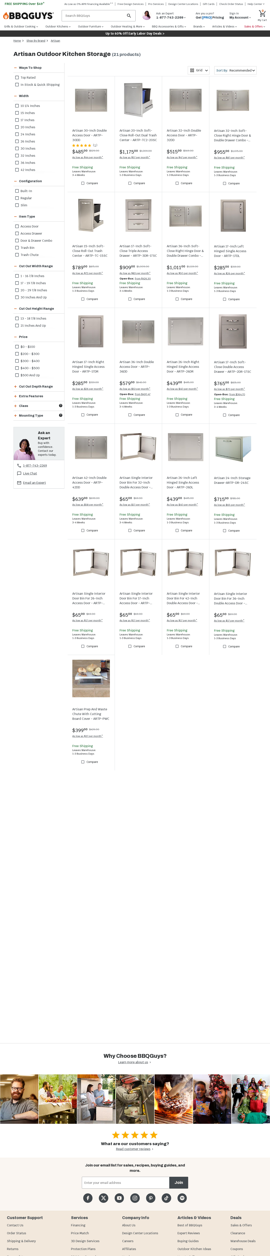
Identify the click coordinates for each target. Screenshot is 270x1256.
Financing (78, 1225)
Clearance (237, 1233)
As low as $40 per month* (182, 389)
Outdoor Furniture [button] (89, 26)
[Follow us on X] (103, 1198)
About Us (128, 1225)
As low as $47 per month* (182, 157)
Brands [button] (198, 26)
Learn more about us (133, 1062)
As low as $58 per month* (87, 504)
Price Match (80, 1233)
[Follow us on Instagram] (135, 1198)
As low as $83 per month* (135, 273)
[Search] (129, 15)
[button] (34, 68)
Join (179, 1183)
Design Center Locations (183, 4)
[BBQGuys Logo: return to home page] (31, 16)
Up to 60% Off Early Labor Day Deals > (135, 33)
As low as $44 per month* (87, 157)
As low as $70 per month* (229, 389)
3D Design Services (85, 1241)
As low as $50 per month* (182, 273)
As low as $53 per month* (135, 389)
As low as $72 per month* (87, 273)
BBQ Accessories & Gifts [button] (168, 26)
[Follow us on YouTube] (119, 1198)
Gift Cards (209, 4)
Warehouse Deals (243, 1241)
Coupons (236, 1249)
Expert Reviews (188, 1233)
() (95, 145)
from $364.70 (237, 394)
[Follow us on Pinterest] (150, 1198)
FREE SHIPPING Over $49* (25, 4)
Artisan (55, 40)
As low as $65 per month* (229, 505)
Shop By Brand (35, 40)
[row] (38, 77)
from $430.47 (142, 394)
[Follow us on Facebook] (88, 1198)
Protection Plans (83, 1249)
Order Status (16, 1233)
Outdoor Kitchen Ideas (194, 1249)
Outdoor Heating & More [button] (126, 26)
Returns (12, 1249)
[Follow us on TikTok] (166, 1198)
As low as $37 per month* (87, 736)
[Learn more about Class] (60, 405)
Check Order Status (231, 4)
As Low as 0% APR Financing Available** (88, 4)
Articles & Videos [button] (223, 26)
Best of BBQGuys (189, 1225)
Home (17, 40)
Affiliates (129, 1249)
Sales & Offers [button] (253, 26)
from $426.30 (143, 278)
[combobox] (198, 70)
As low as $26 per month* (229, 273)
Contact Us (15, 1225)
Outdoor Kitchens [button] (56, 26)
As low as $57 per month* (135, 157)
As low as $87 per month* (229, 157)
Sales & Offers (241, 1225)
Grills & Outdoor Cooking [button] (20, 26)
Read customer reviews (133, 1149)
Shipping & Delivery (21, 1241)
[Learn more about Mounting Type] (60, 415)
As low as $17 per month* (135, 504)
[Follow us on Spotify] (182, 1198)
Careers (127, 1241)
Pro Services (156, 4)
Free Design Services (131, 4)
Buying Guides (188, 1241)
